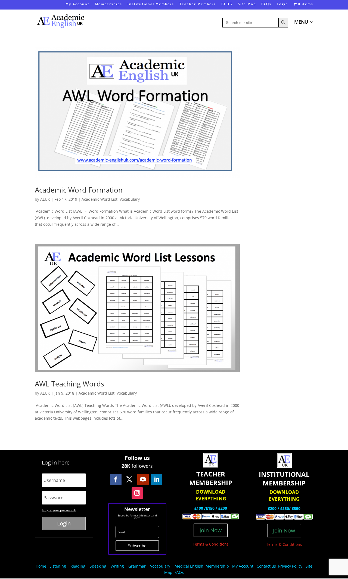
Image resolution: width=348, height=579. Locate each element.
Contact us (266, 566)
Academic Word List (99, 199)
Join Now (211, 530)
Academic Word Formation (79, 190)
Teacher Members (197, 4)
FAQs (266, 4)
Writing (117, 566)
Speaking (98, 566)
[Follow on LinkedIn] (156, 479)
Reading (77, 566)
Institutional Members (151, 4)
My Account (77, 4)
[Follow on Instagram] (137, 493)
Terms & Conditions (211, 544)
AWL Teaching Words (69, 384)
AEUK (45, 199)
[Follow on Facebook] (116, 479)
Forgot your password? (59, 510)
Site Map (247, 4)
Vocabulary (130, 199)
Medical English (189, 566)
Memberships (108, 4)
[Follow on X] (129, 479)
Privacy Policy (290, 566)
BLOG (226, 4)
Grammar (137, 566)
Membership (217, 566)
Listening (57, 566)
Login (282, 4)
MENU (301, 22)
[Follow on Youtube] (143, 479)
